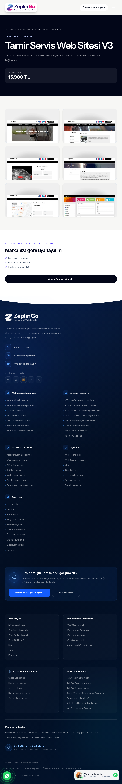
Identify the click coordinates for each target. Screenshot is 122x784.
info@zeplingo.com (24, 355)
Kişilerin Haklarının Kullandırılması (82, 703)
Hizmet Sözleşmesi (17, 683)
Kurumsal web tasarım (16, 400)
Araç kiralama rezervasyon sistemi (80, 405)
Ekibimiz (10, 509)
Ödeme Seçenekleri (18, 698)
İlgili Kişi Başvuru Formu (78, 688)
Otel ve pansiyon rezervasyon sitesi (81, 415)
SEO (66, 465)
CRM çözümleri (13, 470)
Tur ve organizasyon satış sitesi (79, 420)
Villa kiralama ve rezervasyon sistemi (81, 410)
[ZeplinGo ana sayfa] (21, 7)
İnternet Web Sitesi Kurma (79, 645)
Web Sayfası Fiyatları (76, 640)
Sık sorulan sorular (14, 545)
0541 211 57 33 (21, 347)
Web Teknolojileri (72, 455)
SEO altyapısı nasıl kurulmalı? (85, 732)
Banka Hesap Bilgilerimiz (19, 693)
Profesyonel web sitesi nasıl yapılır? (21, 732)
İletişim (9, 550)
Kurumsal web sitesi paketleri (20, 405)
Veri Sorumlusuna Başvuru (79, 708)
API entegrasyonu (14, 465)
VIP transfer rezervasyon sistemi (79, 400)
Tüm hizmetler (66, 592)
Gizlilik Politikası (15, 688)
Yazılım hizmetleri (23, 447)
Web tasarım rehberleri (75, 460)
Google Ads (69, 470)
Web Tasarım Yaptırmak (78, 630)
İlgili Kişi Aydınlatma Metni (79, 683)
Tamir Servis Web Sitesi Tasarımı (19, 29)
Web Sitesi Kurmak (75, 625)
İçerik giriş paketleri (15, 480)
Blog (10, 645)
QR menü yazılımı (72, 435)
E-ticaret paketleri (14, 410)
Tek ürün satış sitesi (15, 415)
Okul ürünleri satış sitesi (17, 420)
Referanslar (11, 514)
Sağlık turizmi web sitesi (17, 425)
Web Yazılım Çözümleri (19, 635)
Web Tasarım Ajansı (76, 635)
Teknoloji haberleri (73, 475)
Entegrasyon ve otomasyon (19, 485)
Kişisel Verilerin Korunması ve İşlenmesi (85, 693)
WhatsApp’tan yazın (24, 363)
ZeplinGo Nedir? (16, 640)
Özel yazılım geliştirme (17, 460)
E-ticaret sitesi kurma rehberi (46, 737)
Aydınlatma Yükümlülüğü (78, 698)
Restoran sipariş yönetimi (76, 425)
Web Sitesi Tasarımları (18, 630)
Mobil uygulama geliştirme (18, 455)
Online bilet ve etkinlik (75, 430)
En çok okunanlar (72, 485)
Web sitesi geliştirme (16, 475)
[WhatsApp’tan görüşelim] (7, 775)
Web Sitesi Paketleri (15, 529)
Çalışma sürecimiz (14, 539)
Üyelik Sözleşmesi (16, 678)
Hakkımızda (11, 504)
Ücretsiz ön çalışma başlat (30, 592)
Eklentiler (13, 655)
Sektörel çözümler (72, 480)
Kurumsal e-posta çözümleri (19, 430)
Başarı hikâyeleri (14, 524)
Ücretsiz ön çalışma (94, 7)
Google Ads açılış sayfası (16, 737)
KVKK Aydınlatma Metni (78, 678)
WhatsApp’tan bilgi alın (61, 279)
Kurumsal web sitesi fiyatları (55, 732)
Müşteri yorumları (14, 519)
